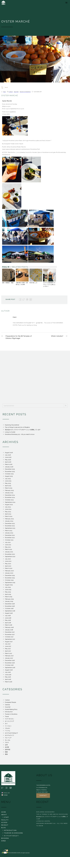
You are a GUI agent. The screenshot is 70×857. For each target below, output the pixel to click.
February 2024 (9, 519)
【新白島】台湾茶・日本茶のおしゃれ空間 (22, 283)
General (7, 704)
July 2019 (8, 587)
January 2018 (9, 630)
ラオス (7, 742)
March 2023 (8, 530)
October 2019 (9, 580)
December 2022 (10, 535)
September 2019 (10, 582)
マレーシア (8, 738)
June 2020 (8, 561)
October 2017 (9, 637)
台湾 (6, 745)
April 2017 (8, 651)
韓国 (6, 752)
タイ (6, 723)
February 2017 (9, 656)
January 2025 (9, 493)
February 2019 (9, 599)
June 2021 (8, 544)
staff (6, 817)
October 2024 (9, 500)
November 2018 (10, 606)
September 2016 (10, 667)
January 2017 (9, 658)
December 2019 (10, 575)
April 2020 (8, 566)
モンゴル (7, 740)
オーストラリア (9, 721)
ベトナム (7, 730)
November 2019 (10, 578)
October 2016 (9, 665)
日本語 (6, 795)
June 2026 (8, 457)
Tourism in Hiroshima (25, 91)
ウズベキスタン (9, 719)
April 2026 (8, 462)
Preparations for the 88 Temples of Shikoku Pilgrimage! (19, 337)
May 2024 (8, 511)
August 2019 (9, 585)
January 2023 (9, 533)
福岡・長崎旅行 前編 (7, 282)
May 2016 (8, 677)
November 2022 (10, 537)
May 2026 (8, 459)
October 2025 (9, 474)
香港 (6, 754)
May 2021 (8, 547)
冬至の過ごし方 (33, 282)
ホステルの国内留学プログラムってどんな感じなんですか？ (49, 284)
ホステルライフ (9, 735)
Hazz (4, 91)
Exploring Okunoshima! (12, 425)
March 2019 (8, 596)
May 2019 (8, 592)
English (7, 792)
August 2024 (9, 504)
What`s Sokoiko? (57, 336)
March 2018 (8, 625)
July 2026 (8, 455)
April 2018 (8, 622)
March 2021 (8, 549)
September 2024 (10, 502)
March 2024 (8, 516)
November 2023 (10, 526)
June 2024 (8, 509)
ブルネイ (7, 728)
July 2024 (8, 507)
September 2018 (10, 611)
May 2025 (8, 483)
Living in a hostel (10, 432)
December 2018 (10, 604)
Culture (11, 91)
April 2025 (8, 485)
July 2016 (8, 672)
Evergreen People (10, 702)
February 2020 (9, 571)
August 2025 (9, 476)
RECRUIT (4, 825)
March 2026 (8, 464)
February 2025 (9, 490)
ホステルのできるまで (11, 733)
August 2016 (9, 670)
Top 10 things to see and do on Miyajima (17, 427)
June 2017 (8, 646)
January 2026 (9, 467)
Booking (5, 838)
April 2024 (8, 514)
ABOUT (4, 814)
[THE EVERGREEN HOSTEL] (5, 2)
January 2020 (9, 573)
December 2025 (10, 469)
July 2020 (8, 559)
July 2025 (8, 478)
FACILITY (4, 820)
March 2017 (8, 653)
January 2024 (9, 521)
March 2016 (8, 682)
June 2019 (8, 589)
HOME (3, 812)
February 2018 (9, 627)
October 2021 (9, 540)
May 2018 (8, 620)
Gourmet (16, 91)
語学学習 (7, 749)
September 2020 (10, 556)
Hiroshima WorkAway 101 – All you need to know (19, 434)
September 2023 (10, 528)
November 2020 (10, 554)
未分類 (7, 747)
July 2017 (7, 644)
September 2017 (10, 639)
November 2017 (10, 634)
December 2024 (10, 495)
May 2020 (8, 563)
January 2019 (9, 601)
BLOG (3, 827)
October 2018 (9, 608)
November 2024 (10, 497)
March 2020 (8, 568)
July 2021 (7, 542)
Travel (7, 716)
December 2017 (10, 632)
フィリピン (8, 726)
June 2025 (8, 481)
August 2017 (8, 641)
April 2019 (8, 594)
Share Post (10, 299)
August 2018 (9, 613)
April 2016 (8, 679)
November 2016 (10, 663)
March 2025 (8, 488)
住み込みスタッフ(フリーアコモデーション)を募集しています (22, 429)
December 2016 (10, 660)
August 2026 (9, 452)
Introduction (9, 711)
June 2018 (8, 618)
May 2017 (8, 648)
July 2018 (8, 615)
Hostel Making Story (11, 709)
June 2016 (8, 674)
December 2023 (10, 523)
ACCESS (4, 822)
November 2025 (10, 471)
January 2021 (9, 552)
